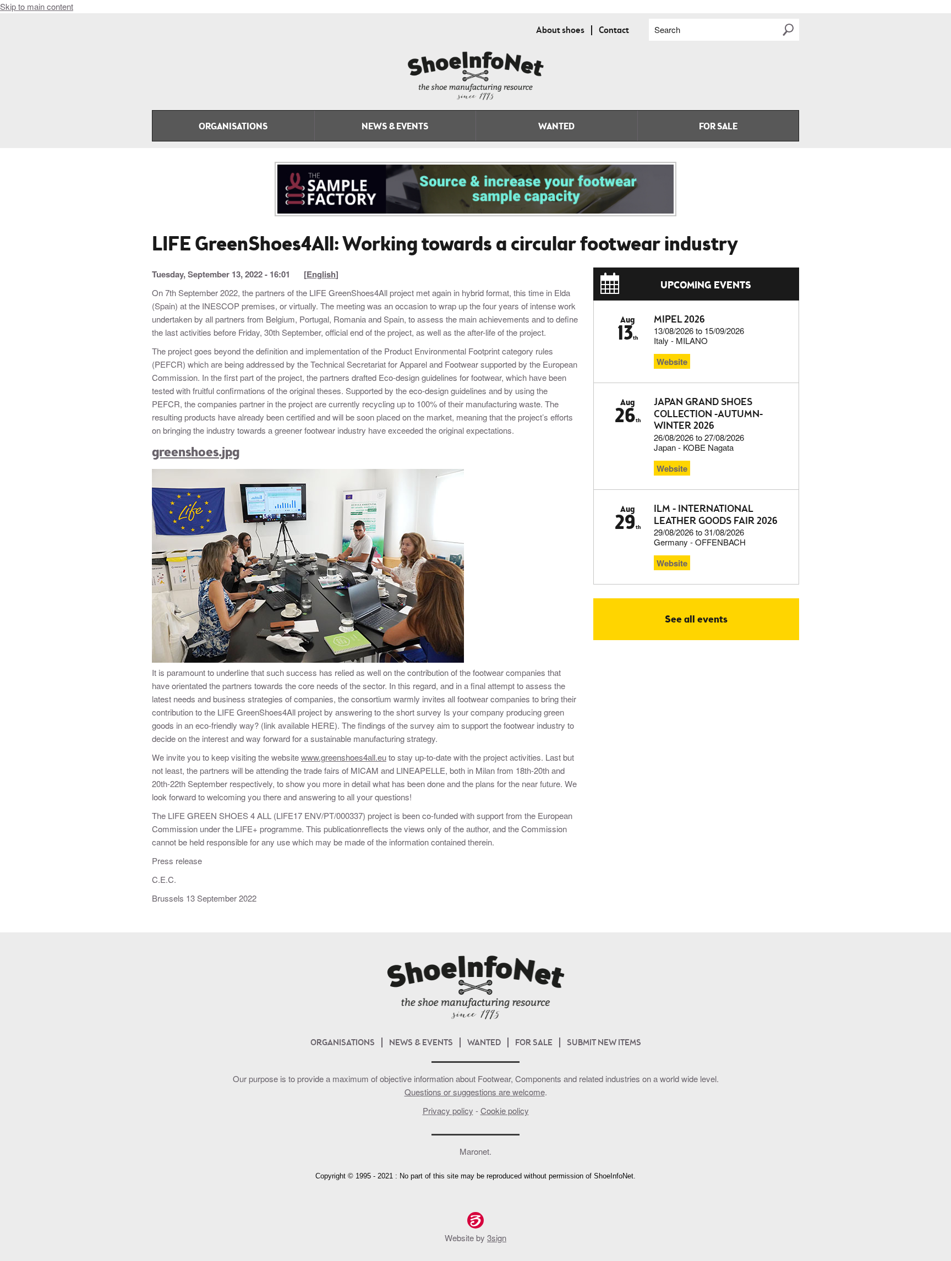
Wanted (556, 127)
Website (672, 362)
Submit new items (604, 1043)
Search (667, 29)
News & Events (395, 127)
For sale (718, 127)
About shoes (560, 30)
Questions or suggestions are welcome (475, 1092)
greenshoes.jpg (195, 453)
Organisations (233, 127)
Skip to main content (36, 6)
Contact (614, 30)
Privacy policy (448, 1110)
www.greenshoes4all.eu (343, 757)
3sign (496, 1237)
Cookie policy (504, 1110)
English (321, 274)
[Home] (475, 97)
